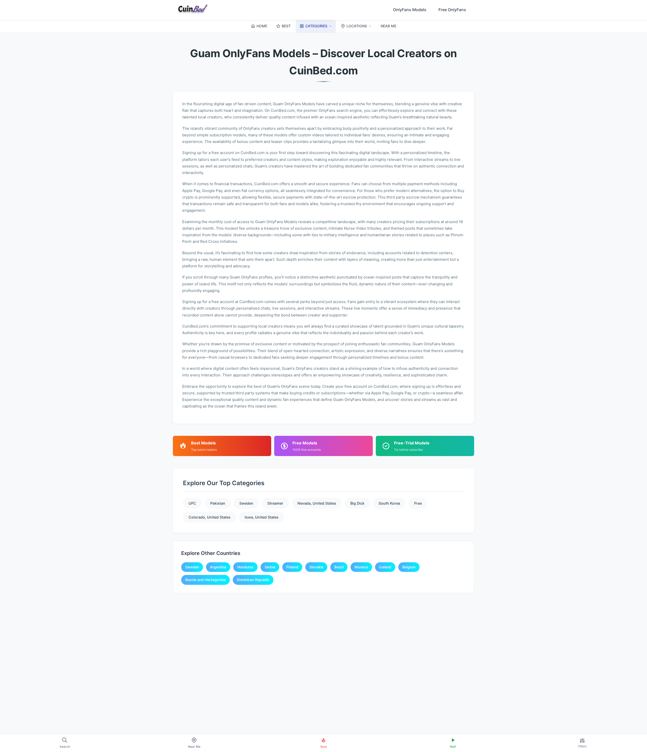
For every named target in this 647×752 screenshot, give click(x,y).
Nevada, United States (316, 503)
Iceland (385, 567)
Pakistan (217, 503)
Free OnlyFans (452, 9)
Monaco (361, 567)
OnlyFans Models (409, 9)
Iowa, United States (262, 517)
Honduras (245, 567)
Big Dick (357, 503)
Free (418, 503)
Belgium (408, 567)
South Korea (389, 503)
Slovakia (316, 567)
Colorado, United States (209, 517)
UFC (192, 503)
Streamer (275, 503)
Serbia (270, 567)
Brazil (338, 567)
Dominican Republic (253, 579)
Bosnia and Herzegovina (205, 579)
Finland (292, 567)
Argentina (218, 567)
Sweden (246, 503)
